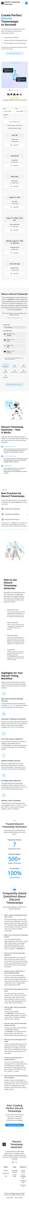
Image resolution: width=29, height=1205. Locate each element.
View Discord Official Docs (13, 318)
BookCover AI (23, 1185)
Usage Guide (6, 1173)
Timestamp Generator (14, 1171)
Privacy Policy (9, 1197)
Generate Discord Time (13, 53)
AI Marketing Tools (23, 1181)
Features (6, 1170)
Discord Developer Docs (23, 1176)
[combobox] (6, 117)
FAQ (6, 1176)
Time (16, 108)
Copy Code (15, 145)
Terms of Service (18, 1197)
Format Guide (14, 1175)
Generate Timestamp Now (14, 1125)
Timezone (5, 114)
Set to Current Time (14, 121)
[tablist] (14, 635)
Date (4, 108)
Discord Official (23, 1171)
